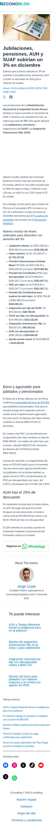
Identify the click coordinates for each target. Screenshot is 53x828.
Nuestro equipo (27, 799)
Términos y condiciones (26, 820)
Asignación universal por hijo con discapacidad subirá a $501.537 (25, 662)
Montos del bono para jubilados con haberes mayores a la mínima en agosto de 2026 (24, 681)
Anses (6, 88)
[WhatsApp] (4, 97)
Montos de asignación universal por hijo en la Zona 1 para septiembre (24, 644)
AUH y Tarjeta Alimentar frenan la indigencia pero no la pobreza (25, 627)
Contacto (26, 806)
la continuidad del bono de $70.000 (31, 402)
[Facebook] (10, 97)
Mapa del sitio (27, 813)
